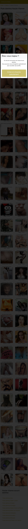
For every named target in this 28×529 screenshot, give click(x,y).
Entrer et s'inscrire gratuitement (14, 73)
